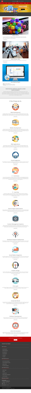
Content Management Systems (6, 362)
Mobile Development (5, 350)
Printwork (3, 371)
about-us (21, 3)
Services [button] (9, 3)
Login (2, 383)
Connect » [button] (15, 339)
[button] (2, 8)
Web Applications (4, 352)
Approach (17, 3)
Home (6, 3)
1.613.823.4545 (22, 1)
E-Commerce (4, 355)
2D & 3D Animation (4, 376)
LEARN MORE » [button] (5, 39)
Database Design (4, 364)
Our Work (13, 3)
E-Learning (3, 356)
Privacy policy (3, 382)
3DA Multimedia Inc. (9, 387)
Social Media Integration (5, 365)
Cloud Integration (4, 353)
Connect (25, 3)
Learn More (15, 8)
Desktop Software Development (6, 374)
